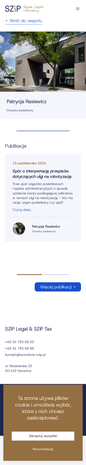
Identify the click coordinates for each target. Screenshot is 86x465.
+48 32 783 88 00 (19, 342)
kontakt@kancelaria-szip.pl (25, 354)
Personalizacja (43, 449)
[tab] (29, 274)
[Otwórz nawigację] (77, 8)
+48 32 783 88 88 (19, 348)
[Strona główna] (24, 8)
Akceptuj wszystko (43, 436)
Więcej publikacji (56, 287)
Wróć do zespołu (26, 20)
